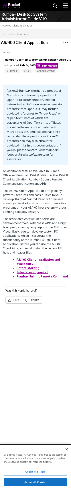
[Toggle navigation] (65, 5)
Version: (7, 52)
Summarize (49, 65)
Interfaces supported (32, 272)
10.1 (28, 71)
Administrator (46, 71)
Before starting (28, 268)
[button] (35, 34)
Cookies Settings (35, 471)
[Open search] (54, 5)
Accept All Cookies (35, 482)
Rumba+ (14, 71)
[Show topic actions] (65, 42)
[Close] (67, 449)
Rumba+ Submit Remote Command (42, 276)
